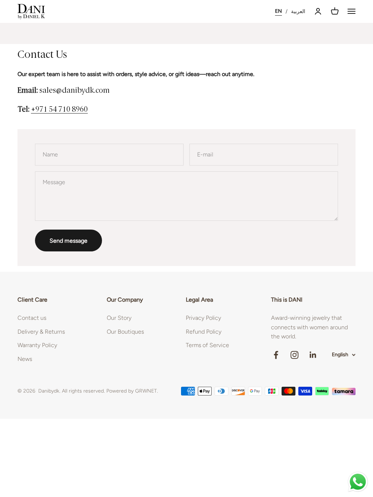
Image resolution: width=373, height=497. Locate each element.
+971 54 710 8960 (59, 110)
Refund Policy (203, 331)
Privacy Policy (203, 317)
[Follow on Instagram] (294, 355)
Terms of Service (207, 345)
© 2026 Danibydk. (38, 391)
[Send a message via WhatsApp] (357, 481)
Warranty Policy (37, 345)
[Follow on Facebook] (276, 355)
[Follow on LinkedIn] (313, 355)
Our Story (119, 317)
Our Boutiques (125, 331)
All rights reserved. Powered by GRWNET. (110, 391)
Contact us (31, 317)
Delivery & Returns (41, 331)
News (24, 358)
